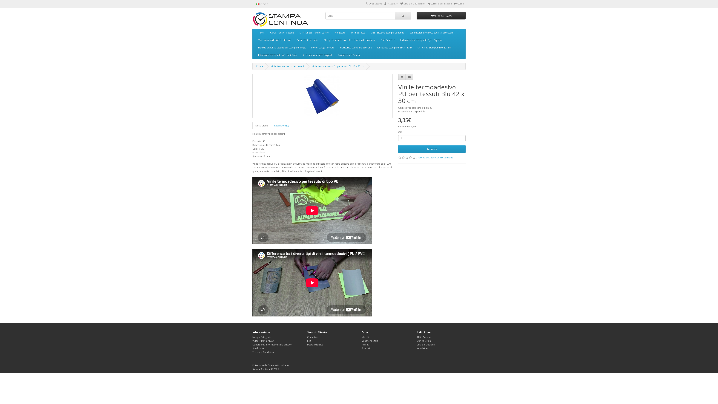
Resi (309, 340)
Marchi (365, 337)
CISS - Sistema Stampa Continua (387, 32)
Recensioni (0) (281, 125)
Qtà (400, 132)
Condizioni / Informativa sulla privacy (272, 344)
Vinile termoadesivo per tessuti (274, 40)
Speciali (366, 348)
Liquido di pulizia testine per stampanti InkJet (282, 47)
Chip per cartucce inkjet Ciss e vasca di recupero (349, 40)
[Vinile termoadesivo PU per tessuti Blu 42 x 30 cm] (322, 96)
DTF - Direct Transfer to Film (314, 32)
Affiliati (365, 344)
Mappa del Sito (315, 344)
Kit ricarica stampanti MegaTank (434, 47)
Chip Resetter (388, 40)
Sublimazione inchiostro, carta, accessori (431, 32)
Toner (261, 32)
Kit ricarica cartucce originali (317, 55)
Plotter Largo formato (323, 47)
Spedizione (258, 348)
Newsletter (422, 348)
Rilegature (340, 32)
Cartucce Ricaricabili (307, 40)
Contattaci (312, 337)
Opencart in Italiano (278, 365)
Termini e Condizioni (263, 352)
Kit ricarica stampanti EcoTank (356, 47)
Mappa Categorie (261, 337)
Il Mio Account (424, 337)
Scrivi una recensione (442, 157)
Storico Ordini (424, 340)
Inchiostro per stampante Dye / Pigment (421, 40)
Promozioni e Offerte (349, 55)
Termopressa (358, 32)
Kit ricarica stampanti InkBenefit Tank (277, 55)
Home (259, 66)
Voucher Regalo (370, 340)
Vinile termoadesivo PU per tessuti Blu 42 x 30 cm (338, 66)
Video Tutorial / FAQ (263, 340)
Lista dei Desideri (426, 344)
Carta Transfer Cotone (282, 32)
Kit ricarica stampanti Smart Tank (394, 47)
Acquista (431, 149)
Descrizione (261, 125)
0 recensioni (422, 157)
